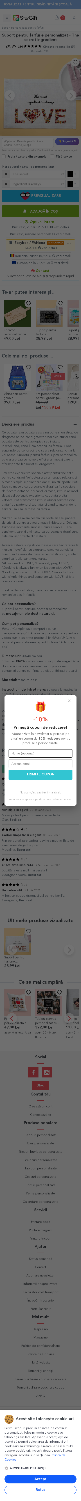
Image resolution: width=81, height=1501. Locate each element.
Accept (40, 1479)
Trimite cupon (40, 774)
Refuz (40, 1490)
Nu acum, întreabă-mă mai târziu (40, 792)
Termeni (67, 799)
